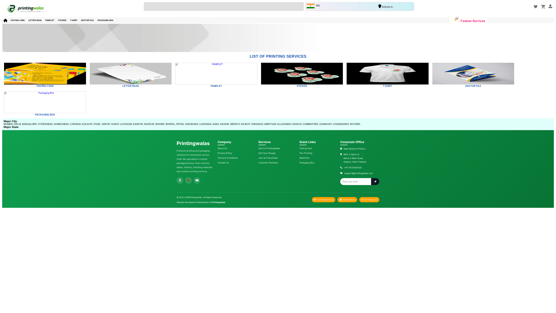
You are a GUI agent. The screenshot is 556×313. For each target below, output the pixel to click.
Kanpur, (138, 124)
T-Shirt (73, 20)
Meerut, (235, 124)
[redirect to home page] (71, 8)
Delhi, (18, 124)
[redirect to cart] (543, 6)
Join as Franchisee (268, 157)
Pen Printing (305, 153)
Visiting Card (18, 20)
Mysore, (355, 124)
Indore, (160, 124)
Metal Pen (304, 157)
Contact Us (223, 162)
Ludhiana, (205, 124)
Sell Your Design (267, 153)
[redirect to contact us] (535, 6)
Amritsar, (270, 124)
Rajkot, (246, 124)
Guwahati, (325, 124)
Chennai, (75, 124)
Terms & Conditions (228, 157)
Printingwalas (218, 202)
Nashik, (225, 124)
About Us (222, 148)
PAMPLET (49, 20)
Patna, (180, 124)
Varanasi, (257, 124)
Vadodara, (192, 124)
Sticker (62, 20)
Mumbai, (8, 124)
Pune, (97, 124)
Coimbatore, (311, 124)
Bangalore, (29, 124)
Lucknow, (126, 124)
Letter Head (35, 20)
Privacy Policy (225, 153)
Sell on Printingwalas (269, 148)
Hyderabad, (45, 124)
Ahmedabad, (62, 124)
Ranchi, (297, 124)
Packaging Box (105, 20)
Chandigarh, (341, 124)
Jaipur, (105, 124)
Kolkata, (87, 124)
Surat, (115, 124)
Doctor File (87, 20)
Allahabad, (284, 124)
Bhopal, (171, 124)
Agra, (216, 124)
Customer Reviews (268, 162)
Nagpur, (149, 124)
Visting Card (305, 148)
